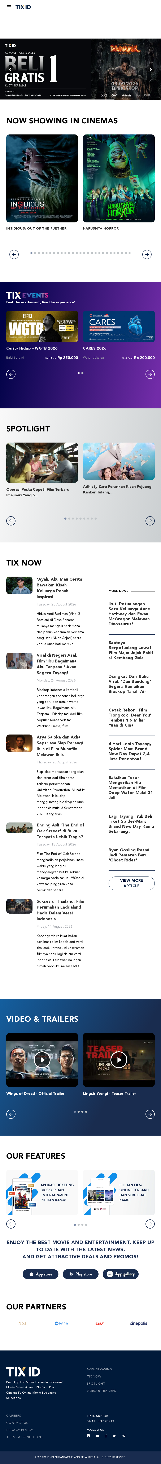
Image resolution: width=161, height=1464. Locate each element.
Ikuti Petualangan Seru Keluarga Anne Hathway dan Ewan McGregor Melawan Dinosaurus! (129, 614)
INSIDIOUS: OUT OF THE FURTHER (36, 228)
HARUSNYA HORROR (101, 228)
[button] (14, 254)
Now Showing (99, 1369)
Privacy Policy (19, 1430)
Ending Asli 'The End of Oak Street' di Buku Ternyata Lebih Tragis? (60, 831)
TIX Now (94, 1376)
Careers (13, 1416)
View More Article (131, 883)
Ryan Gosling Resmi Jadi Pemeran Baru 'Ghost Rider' (129, 855)
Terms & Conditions (24, 1437)
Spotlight (96, 1383)
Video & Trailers (101, 1391)
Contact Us (17, 1423)
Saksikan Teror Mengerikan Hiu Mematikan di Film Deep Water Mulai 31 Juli (131, 788)
